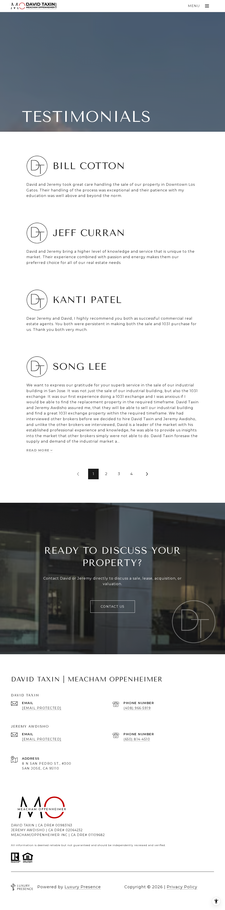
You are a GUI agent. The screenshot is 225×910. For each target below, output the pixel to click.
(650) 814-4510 (136, 739)
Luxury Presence (83, 887)
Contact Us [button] (113, 607)
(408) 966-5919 (137, 708)
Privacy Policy (182, 887)
